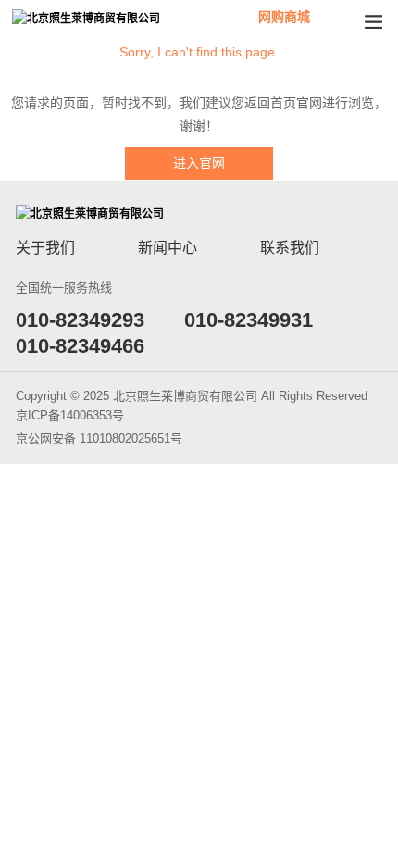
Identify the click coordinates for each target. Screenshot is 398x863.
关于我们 (45, 248)
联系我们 (289, 248)
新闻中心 (167, 248)
